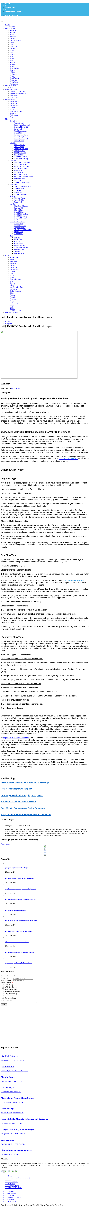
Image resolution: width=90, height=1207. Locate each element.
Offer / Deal (14, 97)
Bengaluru (13, 121)
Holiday (12, 277)
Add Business (10, 27)
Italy (11, 60)
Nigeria (12, 70)
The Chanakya (19, 170)
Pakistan (12, 72)
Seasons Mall (18, 243)
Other (12, 293)
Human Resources (16, 279)
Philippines (13, 74)
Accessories (14, 257)
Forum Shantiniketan (21, 135)
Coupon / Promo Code (17, 91)
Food (11, 273)
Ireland (12, 58)
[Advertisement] (45, 1022)
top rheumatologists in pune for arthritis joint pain (20, 899)
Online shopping (15, 291)
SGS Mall (17, 242)
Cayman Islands (15, 40)
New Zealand (14, 68)
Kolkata (12, 196)
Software (13, 299)
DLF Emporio (19, 180)
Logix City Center (20, 164)
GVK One (17, 190)
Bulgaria (13, 36)
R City (16, 220)
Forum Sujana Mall (20, 194)
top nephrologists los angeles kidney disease (18, 963)
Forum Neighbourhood (22, 137)
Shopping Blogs (15, 311)
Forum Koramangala (21, 139)
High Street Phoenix (21, 206)
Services (12, 113)
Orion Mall (18, 129)
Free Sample (14, 95)
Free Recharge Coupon (18, 93)
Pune (11, 236)
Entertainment (14, 105)
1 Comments (15, 388)
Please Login (5, 844)
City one (17, 251)
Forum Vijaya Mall (20, 157)
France (12, 52)
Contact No (5, 978)
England (12, 48)
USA (11, 307)
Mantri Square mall (20, 131)
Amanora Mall (19, 253)
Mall (6, 119)
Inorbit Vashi (18, 234)
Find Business (10, 29)
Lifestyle (13, 285)
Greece (12, 54)
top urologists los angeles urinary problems (18, 931)
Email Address (6, 980)
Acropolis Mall (19, 200)
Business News (15, 101)
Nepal (12, 66)
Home (7, 4)
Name (3, 976)
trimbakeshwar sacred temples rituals (17, 942)
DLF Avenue (18, 172)
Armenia (13, 31)
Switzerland (14, 84)
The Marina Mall (20, 153)
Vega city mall (19, 123)
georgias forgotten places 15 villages (16, 868)
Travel (12, 117)
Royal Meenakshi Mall (22, 125)
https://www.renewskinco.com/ (16, 738)
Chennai (12, 143)
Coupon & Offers (11, 89)
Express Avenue (19, 151)
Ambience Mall (19, 178)
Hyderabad (13, 184)
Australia (13, 32)
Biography (13, 261)
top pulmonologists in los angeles (15, 910)
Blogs (7, 255)
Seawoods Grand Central (23, 230)
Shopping (13, 297)
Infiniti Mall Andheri (21, 214)
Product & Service (11, 312)
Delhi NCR (14, 160)
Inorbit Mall (18, 133)
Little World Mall (20, 226)
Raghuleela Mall (19, 228)
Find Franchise (10, 85)
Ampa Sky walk (19, 145)
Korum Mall (18, 224)
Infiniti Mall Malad (20, 216)
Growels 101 (18, 208)
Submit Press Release (13, 11)
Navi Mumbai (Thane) (17, 222)
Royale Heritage (19, 245)
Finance (12, 107)
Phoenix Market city (21, 159)
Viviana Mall (18, 232)
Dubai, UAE (14, 46)
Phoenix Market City (21, 127)
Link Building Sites (16, 287)
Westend (17, 238)
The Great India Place (21, 166)
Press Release (10, 99)
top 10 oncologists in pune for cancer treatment (19, 878)
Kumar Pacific (19, 249)
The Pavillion (18, 240)
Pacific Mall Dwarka (21, 174)
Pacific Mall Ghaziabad (22, 162)
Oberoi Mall (18, 210)
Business (13, 263)
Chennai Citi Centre (21, 149)
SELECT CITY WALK (22, 182)
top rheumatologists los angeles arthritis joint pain (20, 889)
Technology (14, 115)
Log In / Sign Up (11, 15)
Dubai (12, 44)
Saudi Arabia (14, 78)
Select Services (7, 983)
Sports (12, 301)
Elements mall (19, 141)
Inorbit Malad (18, 212)
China (12, 42)
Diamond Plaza (19, 198)
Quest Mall (18, 202)
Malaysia (13, 64)
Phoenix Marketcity (21, 218)
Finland (12, 50)
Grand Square (19, 147)
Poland (12, 76)
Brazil (12, 34)
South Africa (14, 82)
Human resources (16, 111)
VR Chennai (18, 155)
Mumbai (12, 204)
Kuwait (12, 62)
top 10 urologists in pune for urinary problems (19, 952)
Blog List (8, 324)
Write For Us (10, 7)
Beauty (12, 259)
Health (12, 109)
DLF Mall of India (20, 168)
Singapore (13, 80)
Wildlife (12, 309)
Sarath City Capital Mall (22, 186)
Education (13, 103)
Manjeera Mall (19, 188)
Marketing (13, 289)
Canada (12, 38)
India (11, 56)
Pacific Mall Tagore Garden (23, 176)
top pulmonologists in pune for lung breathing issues (21, 920)
